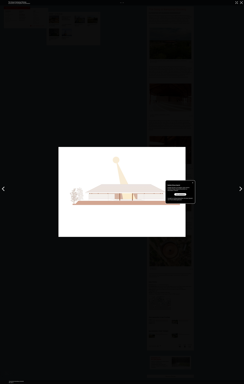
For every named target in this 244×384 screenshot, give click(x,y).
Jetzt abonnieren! (180, 194)
